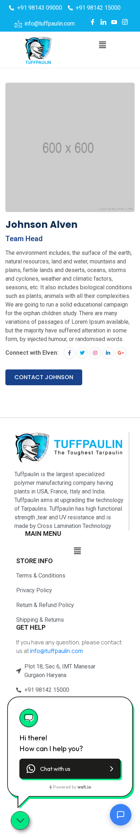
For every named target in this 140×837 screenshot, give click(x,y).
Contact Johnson (43, 377)
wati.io (84, 787)
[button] (102, 45)
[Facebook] (92, 22)
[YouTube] (114, 22)
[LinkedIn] (103, 22)
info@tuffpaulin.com (56, 651)
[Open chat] (120, 815)
